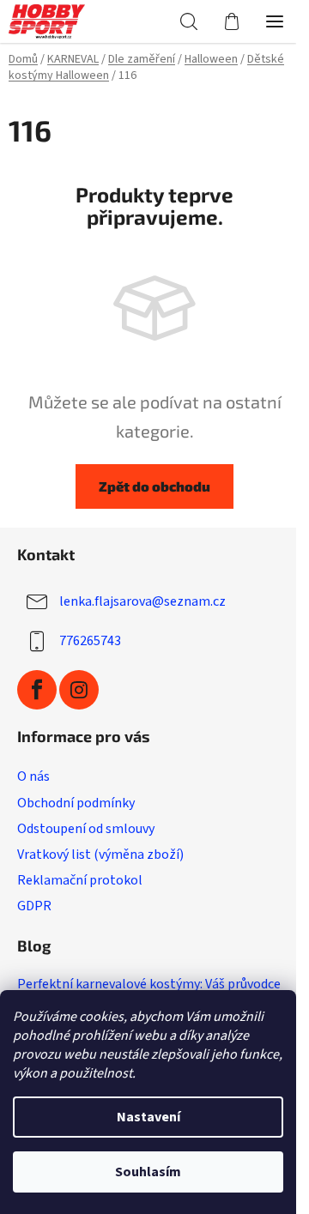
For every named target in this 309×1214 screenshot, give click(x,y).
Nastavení (148, 1117)
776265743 (90, 640)
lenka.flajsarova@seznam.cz (142, 601)
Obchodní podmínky (76, 803)
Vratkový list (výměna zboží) (100, 854)
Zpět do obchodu (154, 486)
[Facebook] (37, 690)
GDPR (34, 906)
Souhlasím (148, 1172)
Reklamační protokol (79, 880)
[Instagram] (79, 690)
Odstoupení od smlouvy (85, 828)
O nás (33, 776)
